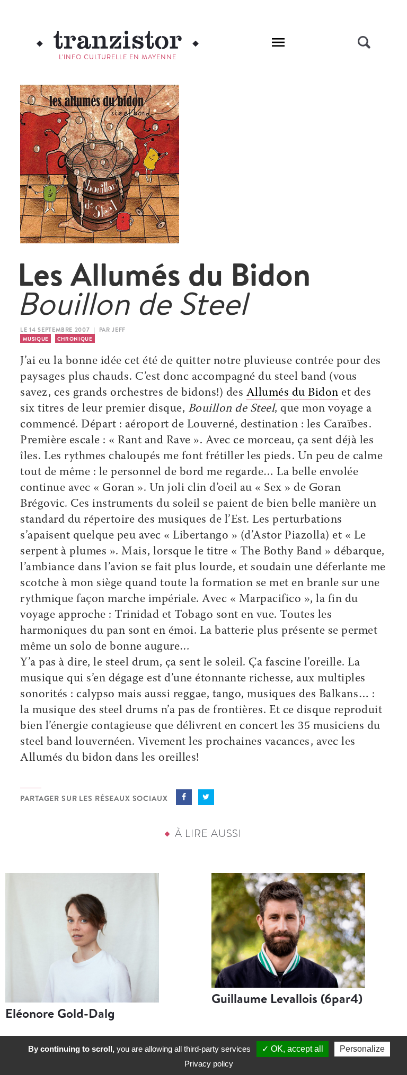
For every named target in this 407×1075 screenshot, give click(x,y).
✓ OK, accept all (292, 1048)
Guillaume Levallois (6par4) (286, 998)
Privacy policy (208, 1063)
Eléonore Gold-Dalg (60, 1013)
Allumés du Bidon (292, 393)
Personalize (362, 1048)
